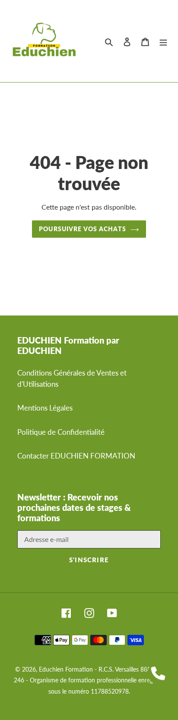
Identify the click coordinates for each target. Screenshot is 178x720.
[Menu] (163, 41)
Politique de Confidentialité (61, 431)
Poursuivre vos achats (82, 229)
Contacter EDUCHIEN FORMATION (76, 455)
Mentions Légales (45, 407)
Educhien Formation (66, 669)
